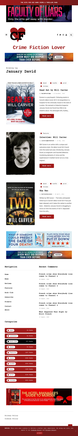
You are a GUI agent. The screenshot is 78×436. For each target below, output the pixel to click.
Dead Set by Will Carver (53, 90)
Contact (8, 306)
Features (8, 288)
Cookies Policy (11, 419)
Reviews (8, 283)
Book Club (9, 293)
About (7, 310)
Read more (46, 116)
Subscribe (9, 297)
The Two (43, 191)
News (7, 279)
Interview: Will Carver (53, 137)
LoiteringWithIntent (47, 140)
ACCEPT (39, 433)
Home (7, 274)
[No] (76, 431)
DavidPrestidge (46, 93)
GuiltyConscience (46, 194)
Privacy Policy (11, 416)
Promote (8, 302)
